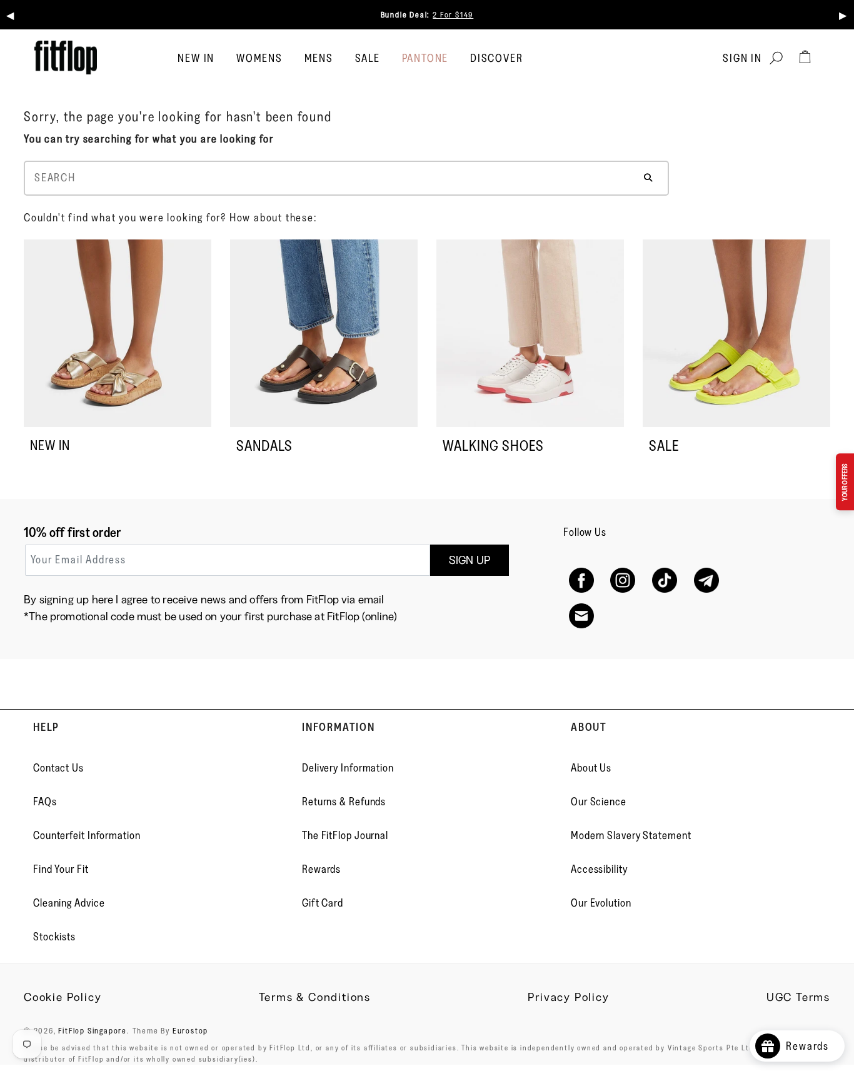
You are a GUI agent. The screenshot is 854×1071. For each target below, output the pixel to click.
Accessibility (599, 869)
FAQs (45, 801)
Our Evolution (601, 903)
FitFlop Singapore (92, 1030)
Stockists (54, 936)
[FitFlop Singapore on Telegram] (706, 580)
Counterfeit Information (87, 835)
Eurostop (190, 1030)
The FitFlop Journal (345, 835)
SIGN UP (469, 560)
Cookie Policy (62, 997)
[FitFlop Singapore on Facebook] (581, 580)
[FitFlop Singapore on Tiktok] (665, 580)
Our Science (598, 801)
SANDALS (264, 445)
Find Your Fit (61, 869)
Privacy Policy (568, 997)
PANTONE (425, 58)
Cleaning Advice (69, 903)
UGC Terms (798, 997)
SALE (367, 58)
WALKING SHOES (493, 445)
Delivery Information (348, 768)
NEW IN (50, 445)
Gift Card (322, 903)
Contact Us (58, 768)
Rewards (321, 869)
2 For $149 (453, 14)
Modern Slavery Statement (631, 835)
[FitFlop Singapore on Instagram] (623, 580)
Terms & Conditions (315, 997)
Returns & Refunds (344, 801)
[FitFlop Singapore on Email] (581, 616)
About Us (591, 768)
